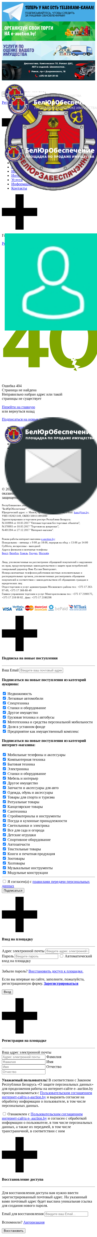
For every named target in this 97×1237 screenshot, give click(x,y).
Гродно (33, 553)
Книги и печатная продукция (31, 854)
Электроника (18, 769)
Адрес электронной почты (23, 951)
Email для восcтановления (23, 1214)
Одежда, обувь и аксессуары (30, 792)
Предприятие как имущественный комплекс (43, 731)
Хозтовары (16, 863)
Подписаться (13, 890)
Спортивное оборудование (29, 840)
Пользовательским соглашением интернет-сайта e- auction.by (42, 1116)
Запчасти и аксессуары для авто (33, 788)
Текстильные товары (24, 849)
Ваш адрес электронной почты (26, 1052)
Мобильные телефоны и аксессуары (36, 755)
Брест (5, 553)
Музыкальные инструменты (30, 868)
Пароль (8, 956)
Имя (49, 1062)
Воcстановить (14, 1231)
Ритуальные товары (23, 802)
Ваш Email (10, 670)
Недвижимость (20, 694)
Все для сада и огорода (26, 830)
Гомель (24, 553)
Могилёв (44, 553)
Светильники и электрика (28, 825)
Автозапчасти (19, 844)
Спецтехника (18, 703)
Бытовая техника (21, 764)
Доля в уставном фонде (26, 727)
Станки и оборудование (27, 708)
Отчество (53, 1067)
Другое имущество (23, 713)
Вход (7, 992)
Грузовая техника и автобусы (31, 717)
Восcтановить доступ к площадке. (55, 971)
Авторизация (33, 1222)
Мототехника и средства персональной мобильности (50, 722)
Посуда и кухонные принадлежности (37, 821)
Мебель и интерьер (23, 778)
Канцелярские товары (25, 807)
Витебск (14, 553)
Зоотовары (16, 858)
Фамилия (53, 1057)
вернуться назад (22, 411)
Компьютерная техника (26, 759)
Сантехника (17, 811)
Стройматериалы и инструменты (34, 816)
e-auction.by (48, 539)
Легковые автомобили (25, 698)
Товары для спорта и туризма (31, 797)
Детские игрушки (22, 835)
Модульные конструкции (28, 873)
